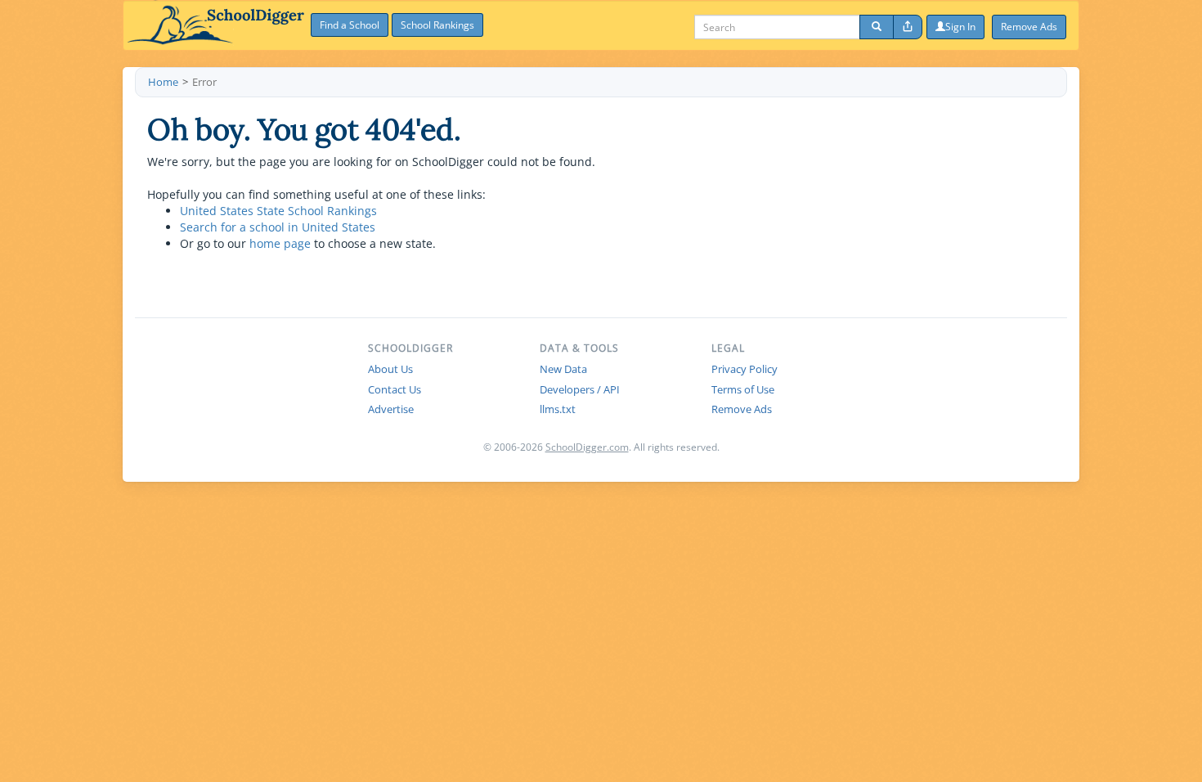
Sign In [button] (960, 27)
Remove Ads (741, 409)
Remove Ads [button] (1029, 27)
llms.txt (558, 409)
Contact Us (394, 389)
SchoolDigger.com (587, 447)
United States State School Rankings (278, 210)
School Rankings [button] (437, 25)
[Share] (907, 27)
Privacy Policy (744, 369)
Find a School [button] (349, 25)
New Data (563, 369)
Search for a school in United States (277, 227)
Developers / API (580, 389)
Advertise (391, 409)
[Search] (876, 27)
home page (280, 243)
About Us (390, 369)
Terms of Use (742, 389)
